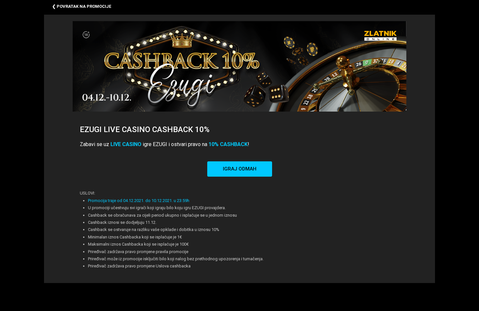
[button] (239, 169)
